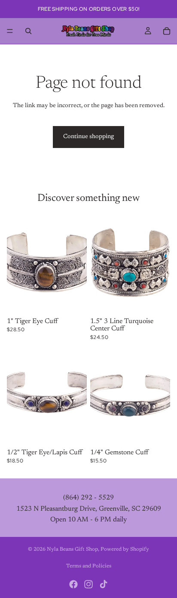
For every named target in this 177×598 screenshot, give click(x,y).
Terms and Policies (88, 566)
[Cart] (166, 31)
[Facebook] (73, 584)
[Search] (28, 31)
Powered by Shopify (125, 549)
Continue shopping (88, 137)
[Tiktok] (103, 584)
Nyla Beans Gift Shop (72, 549)
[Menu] (10, 31)
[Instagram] (88, 584)
